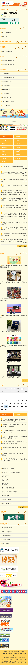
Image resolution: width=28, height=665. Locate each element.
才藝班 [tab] (3, 151)
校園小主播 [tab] (18, 158)
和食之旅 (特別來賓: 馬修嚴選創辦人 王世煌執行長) (13, 316)
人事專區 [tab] (18, 143)
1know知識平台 (6, 89)
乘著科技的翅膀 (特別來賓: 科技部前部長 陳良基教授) (14, 282)
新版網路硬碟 (5, 484)
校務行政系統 (5, 480)
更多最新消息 (22, 246)
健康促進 (4, 36)
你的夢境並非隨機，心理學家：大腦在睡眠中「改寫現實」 (13, 454)
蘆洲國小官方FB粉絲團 (8, 468)
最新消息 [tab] (4, 136)
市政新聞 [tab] (18, 414)
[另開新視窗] (14, 127)
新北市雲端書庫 (6, 73)
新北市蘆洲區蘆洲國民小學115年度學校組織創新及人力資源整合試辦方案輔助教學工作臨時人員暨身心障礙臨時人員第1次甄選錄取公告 (14, 192)
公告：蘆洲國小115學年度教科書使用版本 (13, 166)
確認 (22, 389)
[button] (1, 110)
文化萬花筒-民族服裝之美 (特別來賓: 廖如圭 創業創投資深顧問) (13, 299)
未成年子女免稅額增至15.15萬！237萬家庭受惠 (13, 448)
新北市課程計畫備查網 (8, 488)
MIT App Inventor (6, 97)
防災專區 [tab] (4, 161)
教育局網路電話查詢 (7, 503)
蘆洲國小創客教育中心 (8, 60)
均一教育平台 (5, 93)
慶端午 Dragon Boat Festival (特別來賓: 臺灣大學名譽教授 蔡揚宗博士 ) (13, 266)
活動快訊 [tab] (4, 140)
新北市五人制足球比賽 (8, 51)
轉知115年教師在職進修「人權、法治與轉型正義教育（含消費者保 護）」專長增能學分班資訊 (13, 172)
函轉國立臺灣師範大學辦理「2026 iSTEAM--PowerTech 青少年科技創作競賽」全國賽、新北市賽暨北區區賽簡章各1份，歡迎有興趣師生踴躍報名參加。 (14, 216)
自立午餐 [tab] (4, 158)
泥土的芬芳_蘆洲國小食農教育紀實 (11, 362)
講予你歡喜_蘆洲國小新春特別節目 (11, 377)
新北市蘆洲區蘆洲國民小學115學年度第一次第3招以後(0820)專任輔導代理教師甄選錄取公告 (14, 206)
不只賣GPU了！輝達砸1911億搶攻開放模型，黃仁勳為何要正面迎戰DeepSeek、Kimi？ (13, 420)
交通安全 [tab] (18, 154)
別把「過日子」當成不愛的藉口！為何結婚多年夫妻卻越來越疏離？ (14, 459)
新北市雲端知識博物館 (8, 77)
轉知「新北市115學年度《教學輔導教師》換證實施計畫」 (13, 228)
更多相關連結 (23, 507)
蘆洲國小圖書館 (6, 85)
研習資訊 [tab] (18, 140)
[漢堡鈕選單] (25, 3)
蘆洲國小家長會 (6, 539)
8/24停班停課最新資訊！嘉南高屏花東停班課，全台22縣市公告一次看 (14, 431)
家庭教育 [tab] (18, 151)
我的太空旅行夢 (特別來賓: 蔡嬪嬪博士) (12, 331)
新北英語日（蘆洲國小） (8, 528)
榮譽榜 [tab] (3, 143)
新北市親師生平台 (6, 32)
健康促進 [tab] (18, 136)
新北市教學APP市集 (7, 81)
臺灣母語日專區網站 (7, 531)
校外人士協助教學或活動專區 (9, 492)
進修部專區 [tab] (4, 147)
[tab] (12, 121)
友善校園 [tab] (4, 154)
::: (1, 7)
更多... (24, 380)
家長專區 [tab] (18, 147)
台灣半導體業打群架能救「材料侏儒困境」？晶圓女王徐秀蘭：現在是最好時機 (14, 442)
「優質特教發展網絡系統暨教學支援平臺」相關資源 (14, 180)
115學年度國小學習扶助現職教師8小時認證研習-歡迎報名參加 (13, 234)
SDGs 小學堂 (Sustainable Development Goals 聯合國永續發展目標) (14, 346)
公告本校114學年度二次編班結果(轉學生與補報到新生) (14, 186)
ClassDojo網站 (6, 105)
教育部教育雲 (5, 495)
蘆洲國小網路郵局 (6, 499)
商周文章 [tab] (4, 414)
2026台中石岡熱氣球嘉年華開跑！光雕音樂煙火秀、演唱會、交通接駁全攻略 (14, 437)
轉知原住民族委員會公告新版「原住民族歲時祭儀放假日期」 (14, 223)
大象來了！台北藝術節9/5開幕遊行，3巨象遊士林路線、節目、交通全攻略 (14, 425)
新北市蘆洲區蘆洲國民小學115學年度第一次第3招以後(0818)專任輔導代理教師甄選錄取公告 (14, 240)
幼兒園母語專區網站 (7, 535)
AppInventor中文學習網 (8, 101)
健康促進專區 (5, 543)
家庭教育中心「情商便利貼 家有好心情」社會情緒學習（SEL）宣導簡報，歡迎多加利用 (14, 199)
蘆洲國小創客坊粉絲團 (8, 64)
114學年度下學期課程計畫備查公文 (11, 472)
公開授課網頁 (5, 476)
